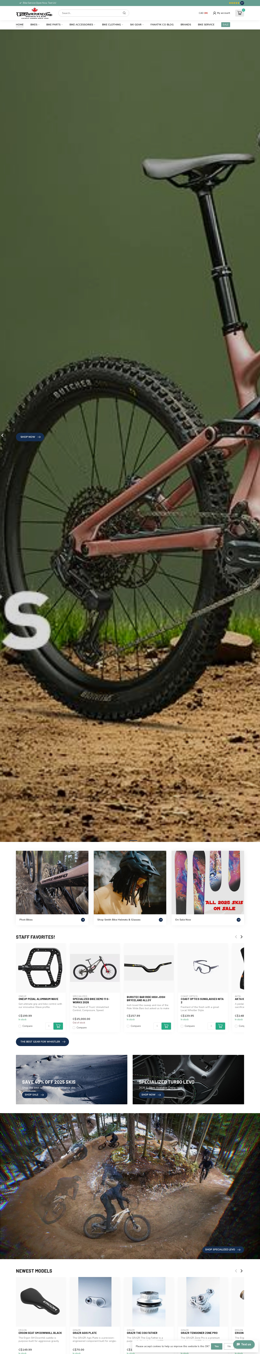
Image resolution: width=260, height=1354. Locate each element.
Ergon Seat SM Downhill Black (40, 1332)
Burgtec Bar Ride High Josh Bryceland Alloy (146, 998)
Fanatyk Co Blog (162, 24)
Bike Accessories (81, 24)
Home (20, 24)
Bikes (33, 24)
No (229, 1346)
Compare (27, 1026)
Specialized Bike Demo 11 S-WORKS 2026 (91, 1000)
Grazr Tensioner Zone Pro (199, 1332)
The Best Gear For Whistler (40, 1041)
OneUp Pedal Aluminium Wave (38, 998)
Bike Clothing (111, 24)
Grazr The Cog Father (142, 1332)
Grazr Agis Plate (85, 1332)
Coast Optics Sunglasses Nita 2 (202, 1000)
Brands (186, 24)
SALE (226, 24)
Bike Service (206, 24)
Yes (217, 1346)
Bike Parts (53, 24)
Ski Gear (135, 24)
